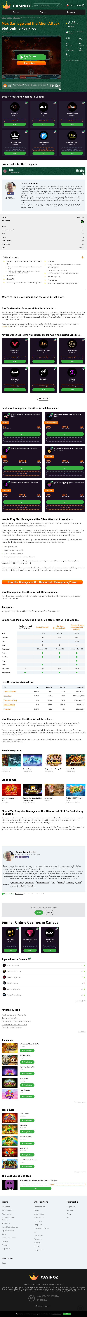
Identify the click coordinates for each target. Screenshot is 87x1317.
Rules (4, 1234)
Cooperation (71, 1207)
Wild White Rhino (25, 1055)
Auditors (37, 1243)
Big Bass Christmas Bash (59, 627)
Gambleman (23, 1125)
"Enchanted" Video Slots (10, 1018)
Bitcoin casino (39, 1214)
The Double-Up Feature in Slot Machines (16, 1021)
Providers (5, 1245)
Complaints (38, 1225)
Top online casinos (8, 1231)
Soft (35, 1232)
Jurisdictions (38, 1235)
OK (67, 1314)
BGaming (22, 1069)
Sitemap (37, 1246)
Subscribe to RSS (43, 1306)
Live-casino (38, 1221)
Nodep (5, 423)
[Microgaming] (82, 221)
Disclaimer (70, 1210)
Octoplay (22, 1046)
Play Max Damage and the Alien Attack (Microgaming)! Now (42, 582)
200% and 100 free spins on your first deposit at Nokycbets (39, 1180)
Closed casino (6, 1214)
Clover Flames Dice (26, 1136)
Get (22, 434)
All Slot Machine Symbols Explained (14, 1024)
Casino (16, 12)
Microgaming (6, 771)
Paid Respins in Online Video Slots (14, 1015)
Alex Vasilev (19, 894)
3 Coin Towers (24, 1113)
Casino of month (40, 1207)
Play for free (77, 764)
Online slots (6, 1223)
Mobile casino (39, 1217)
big (4, 456)
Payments (37, 1210)
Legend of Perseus (10, 691)
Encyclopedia (6, 1248)
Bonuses (71, 12)
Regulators (38, 1239)
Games (43, 12)
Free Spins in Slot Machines (12, 1028)
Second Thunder (42, 627)
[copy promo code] (18, 120)
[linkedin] (16, 857)
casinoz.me (5, 326)
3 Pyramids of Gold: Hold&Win (29, 1044)
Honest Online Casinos (10, 1227)
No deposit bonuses (9, 1238)
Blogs (4, 1263)
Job (68, 1217)
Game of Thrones (9, 704)
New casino (6, 1207)
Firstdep (49, 456)
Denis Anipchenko (11, 197)
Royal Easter (24, 1078)
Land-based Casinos (41, 1228)
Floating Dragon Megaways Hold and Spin (77, 627)
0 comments (70, 26)
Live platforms (39, 1250)
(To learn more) (57, 1314)
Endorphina (5, 802)
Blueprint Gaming (28, 802)
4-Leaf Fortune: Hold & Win (28, 1159)
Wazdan (47, 800)
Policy (69, 1214)
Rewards (5, 1241)
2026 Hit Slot (24, 1148)
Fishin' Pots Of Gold (10, 700)
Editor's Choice (51, 423)
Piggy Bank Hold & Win (27, 1067)
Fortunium (7, 709)
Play (14, 124)
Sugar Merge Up (25, 1090)
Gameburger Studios (73, 802)
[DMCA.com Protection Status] (42, 1301)
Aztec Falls (7, 696)
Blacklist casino (7, 1210)
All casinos (43, 398)
